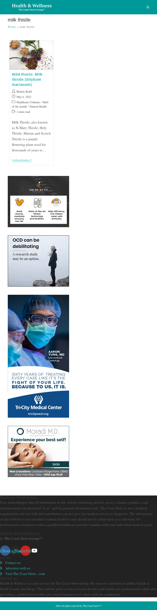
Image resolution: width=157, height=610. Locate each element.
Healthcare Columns (28, 102)
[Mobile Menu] (148, 7)
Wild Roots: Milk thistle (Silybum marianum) (27, 79)
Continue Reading (21, 160)
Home (12, 27)
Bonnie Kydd (24, 91)
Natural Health (38, 106)
